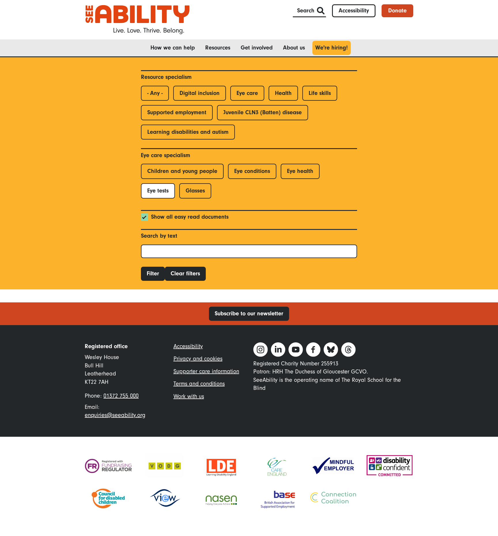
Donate (397, 10)
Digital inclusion (200, 93)
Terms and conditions (199, 383)
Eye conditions (252, 171)
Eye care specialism (165, 155)
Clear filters (185, 273)
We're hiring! (331, 47)
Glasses (195, 190)
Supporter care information (206, 371)
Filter (153, 273)
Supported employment (176, 112)
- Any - (155, 93)
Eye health (300, 171)
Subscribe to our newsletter (249, 313)
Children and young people (182, 171)
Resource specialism (166, 77)
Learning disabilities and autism (188, 132)
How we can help (172, 47)
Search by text (159, 235)
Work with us (188, 396)
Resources (217, 47)
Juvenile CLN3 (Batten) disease (262, 112)
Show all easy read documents (190, 216)
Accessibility (354, 10)
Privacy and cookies (197, 358)
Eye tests (158, 190)
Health (283, 93)
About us (294, 47)
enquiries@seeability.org (115, 415)
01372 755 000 (121, 395)
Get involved (257, 47)
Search (305, 10)
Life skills (320, 93)
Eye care (247, 93)
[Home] (137, 19)
